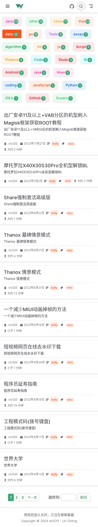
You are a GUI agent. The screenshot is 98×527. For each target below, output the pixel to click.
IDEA (10, 98)
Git (41, 47)
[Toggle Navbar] (91, 6)
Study (65, 59)
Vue (83, 21)
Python (73, 85)
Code (40, 59)
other (35, 21)
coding (12, 85)
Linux (60, 21)
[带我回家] (21, 6)
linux (63, 72)
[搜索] (81, 6)
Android (13, 72)
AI (87, 59)
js (61, 47)
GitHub (36, 98)
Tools (55, 34)
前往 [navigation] (83, 497)
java (39, 72)
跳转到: (54, 497)
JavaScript (43, 85)
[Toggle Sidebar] (8, 6)
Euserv (63, 98)
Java (11, 21)
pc (33, 34)
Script (82, 47)
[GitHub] (72, 6)
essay (80, 34)
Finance (13, 59)
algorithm (15, 47)
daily (11, 34)
